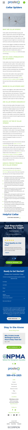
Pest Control (14, 384)
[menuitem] (8, 423)
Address (4, 294)
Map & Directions (14, 403)
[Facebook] (12, 409)
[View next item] (15, 258)
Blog (14, 391)
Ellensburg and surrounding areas (10, 51)
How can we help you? (7, 301)
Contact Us (14, 393)
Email (4, 291)
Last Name (5, 285)
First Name (5, 281)
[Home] (14, 2)
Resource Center (14, 388)
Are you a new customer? (8, 297)
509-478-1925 (14, 375)
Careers (14, 382)
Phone (4, 288)
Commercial (14, 386)
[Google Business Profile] (15, 409)
